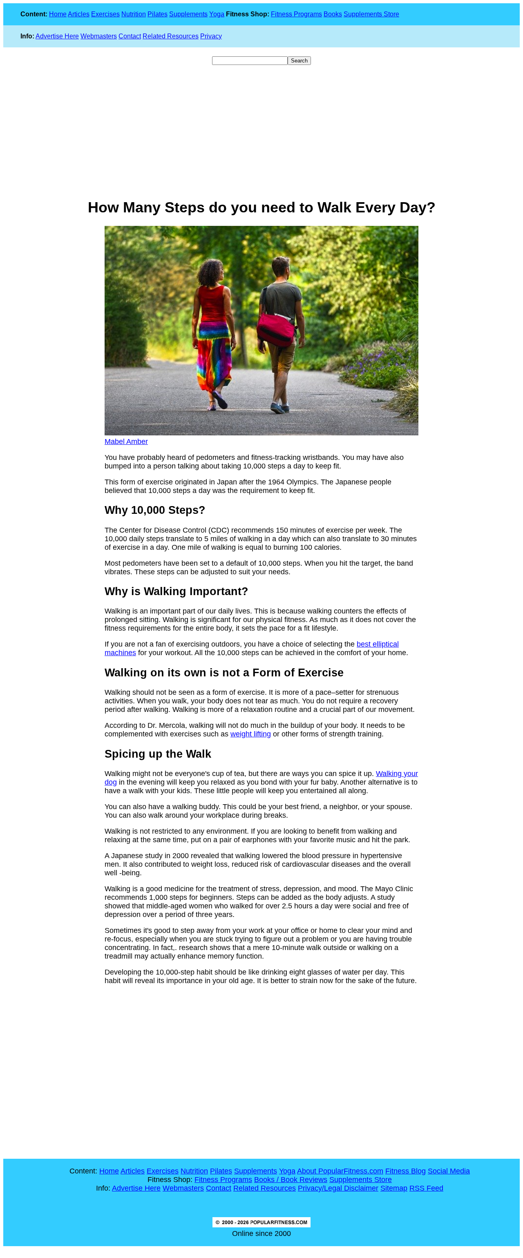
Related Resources (171, 36)
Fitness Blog (405, 1171)
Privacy (211, 36)
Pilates (158, 14)
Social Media (449, 1171)
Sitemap (393, 1188)
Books (333, 14)
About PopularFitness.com (340, 1171)
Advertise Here (57, 36)
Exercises (105, 14)
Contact (129, 36)
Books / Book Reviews (290, 1179)
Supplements (188, 14)
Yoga (216, 14)
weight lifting (250, 734)
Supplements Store (371, 14)
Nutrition (133, 14)
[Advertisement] (261, 132)
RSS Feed (426, 1188)
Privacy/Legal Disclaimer (338, 1188)
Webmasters (98, 36)
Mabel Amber (126, 441)
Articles (78, 14)
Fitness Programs (296, 14)
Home (58, 14)
